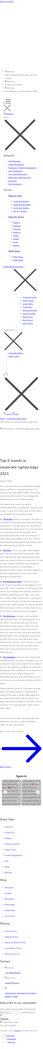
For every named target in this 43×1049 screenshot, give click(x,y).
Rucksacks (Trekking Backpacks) (22, 168)
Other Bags (14, 251)
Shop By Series (16, 216)
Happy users (13, 356)
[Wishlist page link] (6, 372)
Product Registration (13, 855)
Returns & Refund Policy (15, 942)
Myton (16, 235)
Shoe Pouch (28, 317)
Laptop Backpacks (16, 164)
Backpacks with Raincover (19, 177)
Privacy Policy (11, 931)
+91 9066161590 (12, 973)
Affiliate (8, 838)
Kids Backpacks (15, 184)
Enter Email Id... (29, 1012)
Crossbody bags (30, 297)
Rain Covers (28, 323)
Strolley (8, 893)
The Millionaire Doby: (12, 581)
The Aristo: (8, 519)
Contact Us (9, 832)
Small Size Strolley (21, 201)
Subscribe (4, 1019)
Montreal (17, 226)
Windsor (17, 229)
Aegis (15, 242)
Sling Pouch (28, 320)
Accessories (10, 916)
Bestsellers (8, 266)
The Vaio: (7, 550)
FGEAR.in (17, 1031)
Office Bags (18, 257)
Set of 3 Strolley (20, 211)
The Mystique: (9, 616)
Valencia (16, 232)
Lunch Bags (28, 304)
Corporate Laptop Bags (17, 418)
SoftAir (16, 239)
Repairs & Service (12, 954)
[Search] (21, 392)
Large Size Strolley (21, 208)
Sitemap (8, 872)
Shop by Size (15, 195)
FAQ (7, 861)
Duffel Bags (18, 260)
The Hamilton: (9, 657)
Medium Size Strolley (22, 205)
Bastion (16, 245)
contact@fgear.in (12, 983)
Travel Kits (27, 307)
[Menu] (7, 105)
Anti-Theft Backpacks (17, 174)
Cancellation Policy (13, 948)
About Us (9, 827)
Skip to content (6, 1)
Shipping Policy (11, 937)
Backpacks (9, 887)
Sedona (16, 222)
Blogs (7, 867)
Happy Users (10, 850)
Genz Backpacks (15, 171)
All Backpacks (14, 161)
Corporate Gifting (15, 353)
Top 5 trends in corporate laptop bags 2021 (19, 422)
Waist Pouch (28, 300)
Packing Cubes (29, 313)
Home (2, 418)
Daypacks (12, 181)
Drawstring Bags (30, 310)
